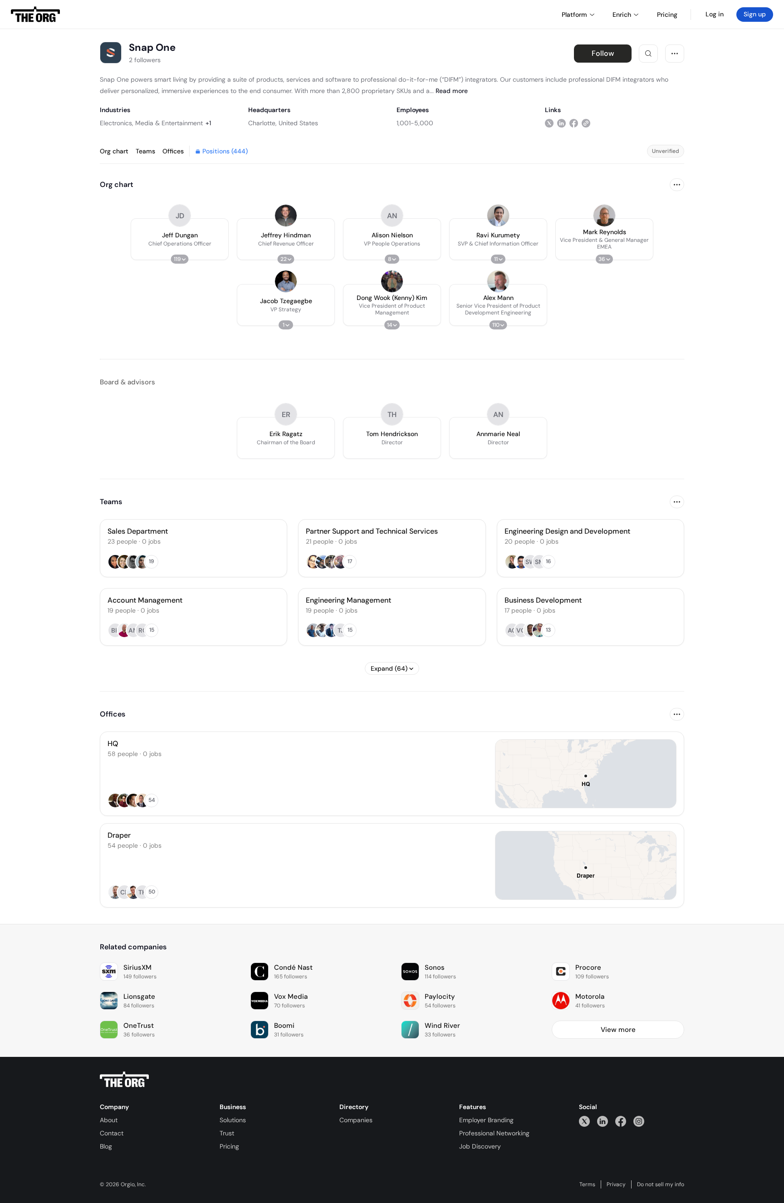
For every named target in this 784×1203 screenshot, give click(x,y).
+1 (208, 123)
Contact (111, 1133)
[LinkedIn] (602, 1121)
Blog (106, 1146)
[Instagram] (638, 1121)
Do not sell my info (660, 1184)
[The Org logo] (124, 1079)
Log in (715, 14)
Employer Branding (486, 1120)
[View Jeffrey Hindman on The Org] (285, 215)
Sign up (755, 14)
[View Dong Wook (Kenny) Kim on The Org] (392, 281)
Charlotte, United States (283, 123)
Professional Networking (494, 1133)
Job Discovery (480, 1146)
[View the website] (586, 122)
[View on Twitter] (549, 122)
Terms (587, 1184)
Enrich (621, 14)
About (109, 1120)
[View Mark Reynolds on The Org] (604, 215)
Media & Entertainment (169, 123)
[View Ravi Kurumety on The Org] (498, 215)
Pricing (229, 1146)
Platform (574, 14)
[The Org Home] (35, 14)
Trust (227, 1133)
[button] (180, 239)
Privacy (616, 1184)
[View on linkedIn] (561, 122)
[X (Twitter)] (584, 1121)
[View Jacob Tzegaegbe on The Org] (285, 281)
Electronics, (116, 123)
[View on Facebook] (573, 122)
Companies (355, 1120)
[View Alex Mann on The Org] (498, 281)
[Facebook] (620, 1121)
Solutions (233, 1120)
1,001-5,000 (415, 123)
